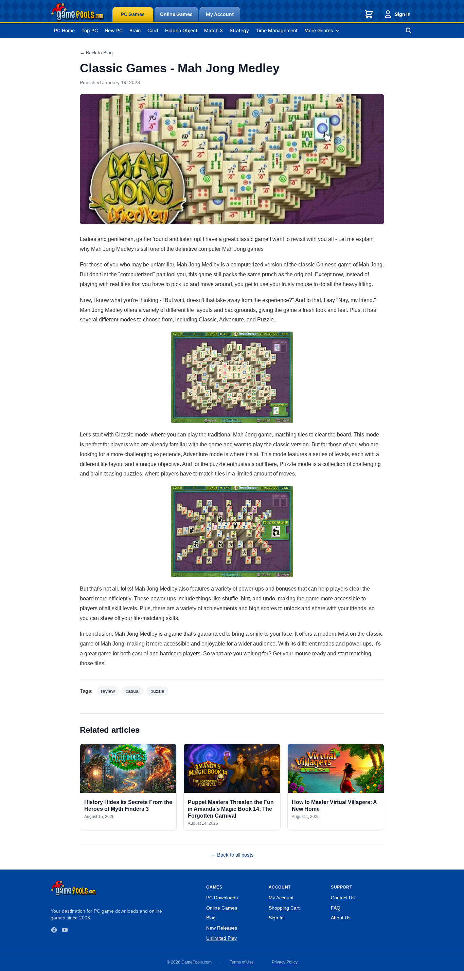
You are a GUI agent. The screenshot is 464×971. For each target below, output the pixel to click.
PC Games (133, 14)
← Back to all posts (232, 855)
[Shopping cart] (368, 14)
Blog (211, 917)
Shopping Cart (284, 908)
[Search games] (408, 30)
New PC (114, 30)
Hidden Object (181, 30)
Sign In (403, 14)
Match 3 (213, 30)
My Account (220, 14)
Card (152, 30)
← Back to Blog (96, 52)
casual (133, 691)
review (108, 691)
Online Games (176, 14)
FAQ (335, 908)
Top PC (90, 30)
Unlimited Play (221, 938)
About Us (341, 917)
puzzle (157, 691)
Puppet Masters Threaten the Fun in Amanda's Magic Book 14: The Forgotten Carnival (231, 809)
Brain (135, 30)
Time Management (277, 30)
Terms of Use (242, 962)
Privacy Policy (285, 962)
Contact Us (343, 897)
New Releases (221, 928)
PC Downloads (222, 897)
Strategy (239, 30)
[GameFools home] (77, 12)
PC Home (64, 30)
